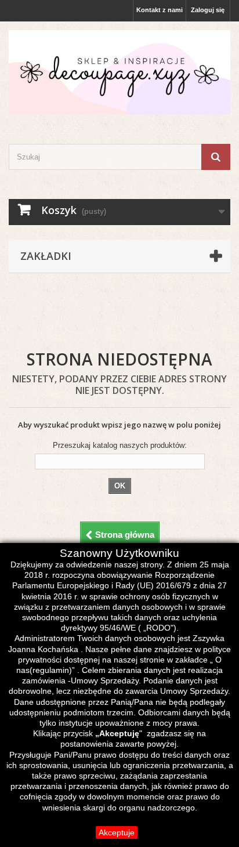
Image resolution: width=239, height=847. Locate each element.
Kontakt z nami (159, 9)
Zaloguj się (207, 9)
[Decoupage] (119, 72)
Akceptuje (117, 832)
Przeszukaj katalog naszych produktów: (120, 445)
